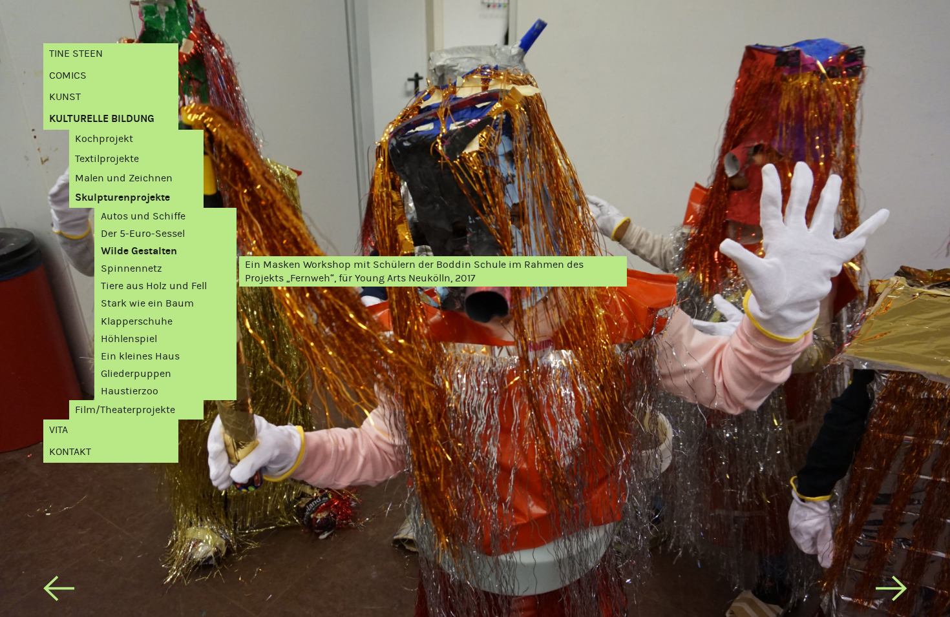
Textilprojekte (107, 158)
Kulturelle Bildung (101, 118)
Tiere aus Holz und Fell (154, 285)
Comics (68, 75)
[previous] (58, 591)
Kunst (65, 96)
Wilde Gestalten (139, 251)
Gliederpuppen (136, 373)
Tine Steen (76, 53)
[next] (891, 591)
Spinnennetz (131, 268)
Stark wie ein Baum (147, 303)
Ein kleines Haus (140, 356)
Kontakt (70, 451)
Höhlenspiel (129, 338)
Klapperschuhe (137, 321)
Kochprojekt (104, 138)
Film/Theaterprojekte (125, 409)
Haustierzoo (129, 391)
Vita (58, 429)
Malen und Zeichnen (124, 178)
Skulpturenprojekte (122, 197)
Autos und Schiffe (143, 216)
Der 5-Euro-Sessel (143, 233)
